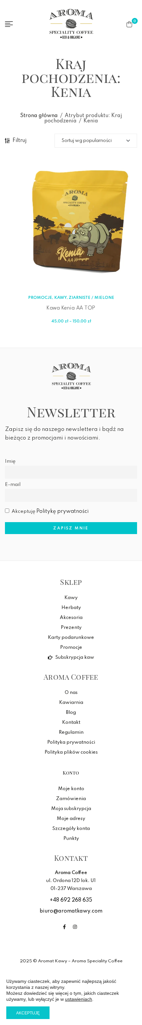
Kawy (60, 298)
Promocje (40, 298)
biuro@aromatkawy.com (71, 911)
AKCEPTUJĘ (28, 1013)
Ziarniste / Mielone (91, 298)
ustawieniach (78, 999)
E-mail (12, 484)
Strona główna (39, 115)
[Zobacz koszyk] (129, 24)
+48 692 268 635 (71, 900)
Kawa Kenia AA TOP (71, 308)
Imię (10, 461)
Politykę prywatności (62, 511)
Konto (71, 773)
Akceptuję (50, 511)
